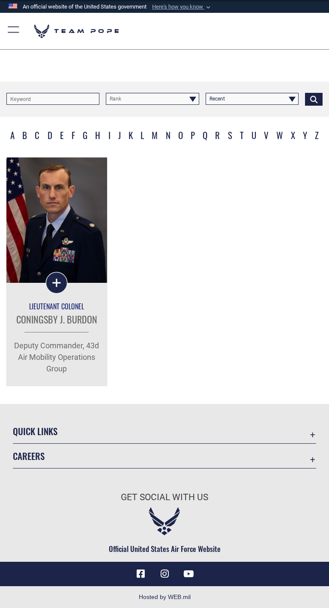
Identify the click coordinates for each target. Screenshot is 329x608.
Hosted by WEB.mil (165, 596)
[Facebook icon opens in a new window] (140, 573)
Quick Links (35, 431)
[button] (182, 7)
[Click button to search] (314, 99)
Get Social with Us (164, 497)
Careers (29, 456)
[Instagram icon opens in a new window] (164, 573)
